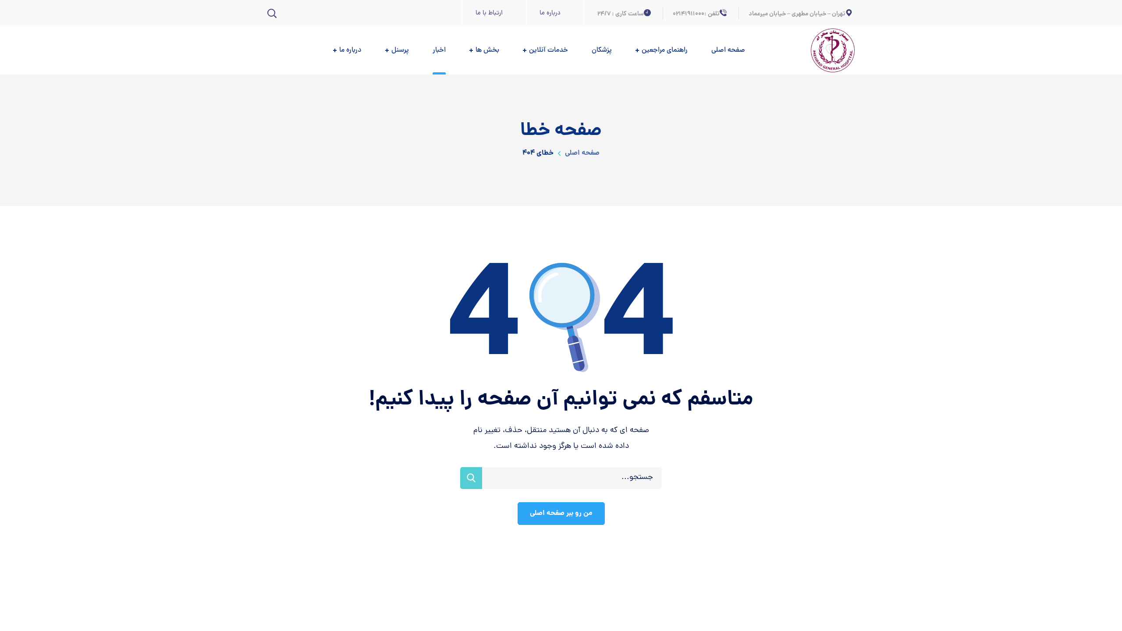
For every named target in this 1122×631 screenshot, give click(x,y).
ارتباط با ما (489, 13)
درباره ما (550, 13)
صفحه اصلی (581, 153)
